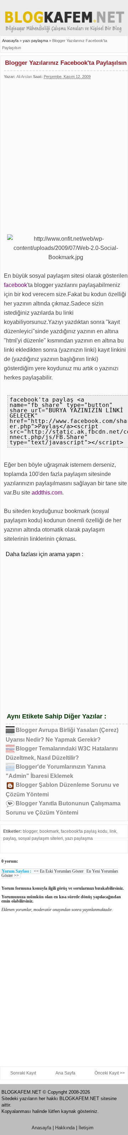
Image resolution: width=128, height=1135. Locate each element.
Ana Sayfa (65, 1073)
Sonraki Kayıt (23, 1073)
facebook (15, 285)
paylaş (9, 838)
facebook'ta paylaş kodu (84, 831)
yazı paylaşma (36, 40)
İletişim (86, 1127)
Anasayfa (10, 40)
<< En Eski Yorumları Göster (59, 871)
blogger (30, 831)
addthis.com (47, 493)
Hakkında (65, 1127)
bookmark (49, 831)
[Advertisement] (64, 154)
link (113, 831)
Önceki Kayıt (107, 1073)
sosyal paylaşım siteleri (40, 838)
